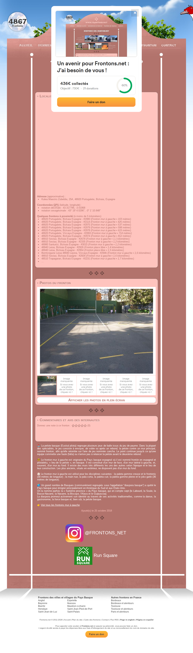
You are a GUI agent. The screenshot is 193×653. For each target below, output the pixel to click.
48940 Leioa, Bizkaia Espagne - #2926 (62, 247)
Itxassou (71, 603)
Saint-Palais (73, 611)
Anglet (41, 600)
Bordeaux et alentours (122, 603)
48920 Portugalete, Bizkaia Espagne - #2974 (65, 236)
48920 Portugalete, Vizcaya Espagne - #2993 (66, 233)
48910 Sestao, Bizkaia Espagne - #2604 (63, 255)
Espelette (72, 600)
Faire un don (96, 634)
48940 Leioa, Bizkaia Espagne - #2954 (62, 250)
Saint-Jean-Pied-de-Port (79, 609)
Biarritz (41, 606)
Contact (168, 45)
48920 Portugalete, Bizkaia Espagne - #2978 (65, 230)
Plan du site (77, 620)
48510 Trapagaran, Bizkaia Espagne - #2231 (65, 258)
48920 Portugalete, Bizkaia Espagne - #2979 (65, 227)
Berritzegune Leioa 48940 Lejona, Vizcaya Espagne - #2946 (74, 253)
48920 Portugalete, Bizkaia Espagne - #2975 (65, 224)
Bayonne (42, 603)
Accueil (25, 45)
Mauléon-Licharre (76, 606)
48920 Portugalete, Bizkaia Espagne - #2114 (65, 221)
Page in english (127, 620)
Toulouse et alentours (122, 609)
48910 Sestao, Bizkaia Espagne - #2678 (63, 238)
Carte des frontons (92, 620)
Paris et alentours (120, 611)
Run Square (105, 555)
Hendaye (42, 609)
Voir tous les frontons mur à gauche (60, 505)
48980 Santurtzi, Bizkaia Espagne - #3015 (64, 244)
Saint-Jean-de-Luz (47, 611)
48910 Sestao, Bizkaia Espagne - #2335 (63, 241)
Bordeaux (116, 600)
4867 (17, 21)
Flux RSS (114, 620)
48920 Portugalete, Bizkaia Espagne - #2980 (65, 219)
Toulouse (115, 606)
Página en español (144, 620)
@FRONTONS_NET (105, 532)
